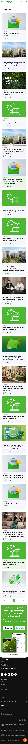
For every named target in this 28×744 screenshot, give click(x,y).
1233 (2, 660)
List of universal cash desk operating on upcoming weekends (13, 122)
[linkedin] (9, 674)
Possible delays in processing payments (11, 34)
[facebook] (2, 674)
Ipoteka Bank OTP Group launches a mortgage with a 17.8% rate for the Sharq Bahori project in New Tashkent (13, 268)
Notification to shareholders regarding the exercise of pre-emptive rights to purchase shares (14, 151)
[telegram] (12, 674)
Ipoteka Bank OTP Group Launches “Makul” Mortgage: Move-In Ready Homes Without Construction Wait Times (13, 534)
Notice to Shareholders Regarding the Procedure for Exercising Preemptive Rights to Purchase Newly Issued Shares (14, 64)
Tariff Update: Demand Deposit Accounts (12, 505)
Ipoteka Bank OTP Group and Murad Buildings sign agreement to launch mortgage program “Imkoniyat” (13, 299)
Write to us (3, 664)
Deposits (2, 686)
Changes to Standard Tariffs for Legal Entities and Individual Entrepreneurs (14, 592)
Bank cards (3, 684)
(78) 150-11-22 (7, 660)
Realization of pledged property (7, 692)
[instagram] (5, 674)
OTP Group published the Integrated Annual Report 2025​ (13, 93)
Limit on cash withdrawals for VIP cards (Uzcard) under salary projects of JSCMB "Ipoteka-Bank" (14, 181)
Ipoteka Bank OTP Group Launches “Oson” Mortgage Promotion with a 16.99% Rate (13, 388)
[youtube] (15, 674)
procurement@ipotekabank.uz (8, 668)
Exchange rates (4, 689)
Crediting (2, 681)
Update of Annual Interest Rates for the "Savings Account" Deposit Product (14, 476)
